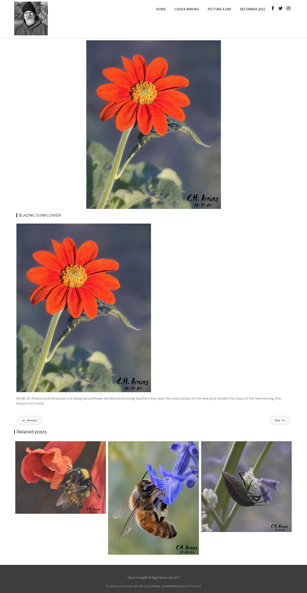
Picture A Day (219, 9)
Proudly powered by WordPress (127, 586)
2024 (164, 45)
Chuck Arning (187, 9)
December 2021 (252, 9)
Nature (195, 45)
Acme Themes (191, 586)
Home (161, 9)
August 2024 (178, 45)
